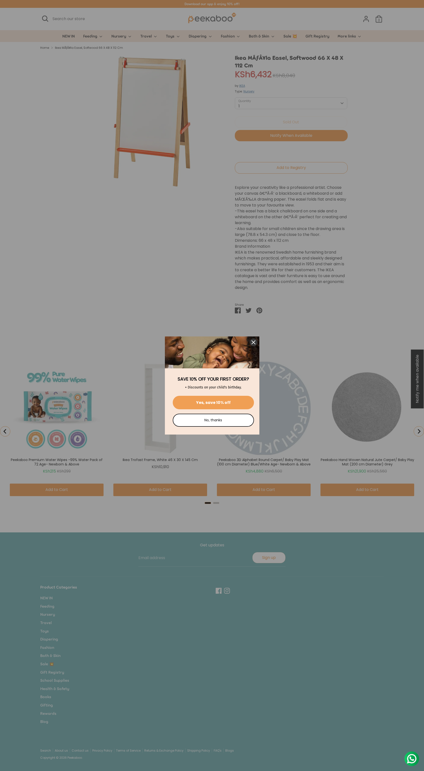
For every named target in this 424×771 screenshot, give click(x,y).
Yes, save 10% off (213, 402)
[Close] (253, 342)
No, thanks (213, 420)
